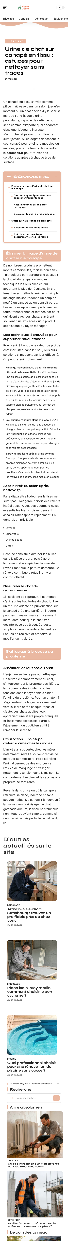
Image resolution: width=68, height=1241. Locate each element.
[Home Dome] (24, 7)
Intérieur (16, 41)
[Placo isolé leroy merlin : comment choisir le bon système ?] (32, 960)
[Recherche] (53, 7)
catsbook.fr (15, 153)
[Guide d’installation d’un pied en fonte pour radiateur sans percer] (35, 1139)
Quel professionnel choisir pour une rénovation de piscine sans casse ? (31, 1067)
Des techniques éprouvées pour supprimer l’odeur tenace (32, 196)
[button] (58, 1083)
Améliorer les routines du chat (32, 227)
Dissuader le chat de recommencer (34, 214)
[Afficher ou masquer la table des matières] (53, 177)
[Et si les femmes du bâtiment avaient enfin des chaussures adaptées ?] (35, 1199)
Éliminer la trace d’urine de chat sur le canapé (32, 187)
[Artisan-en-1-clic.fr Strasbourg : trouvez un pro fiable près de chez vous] (32, 881)
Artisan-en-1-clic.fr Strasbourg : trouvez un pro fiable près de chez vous (29, 915)
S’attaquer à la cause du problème (31, 220)
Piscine (11, 1059)
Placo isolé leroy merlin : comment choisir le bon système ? (29, 992)
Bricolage (13, 905)
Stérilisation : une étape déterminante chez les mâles (31, 235)
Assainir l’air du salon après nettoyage (30, 205)
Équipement (14, 1220)
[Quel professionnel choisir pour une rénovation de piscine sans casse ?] (32, 1035)
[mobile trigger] (6, 7)
